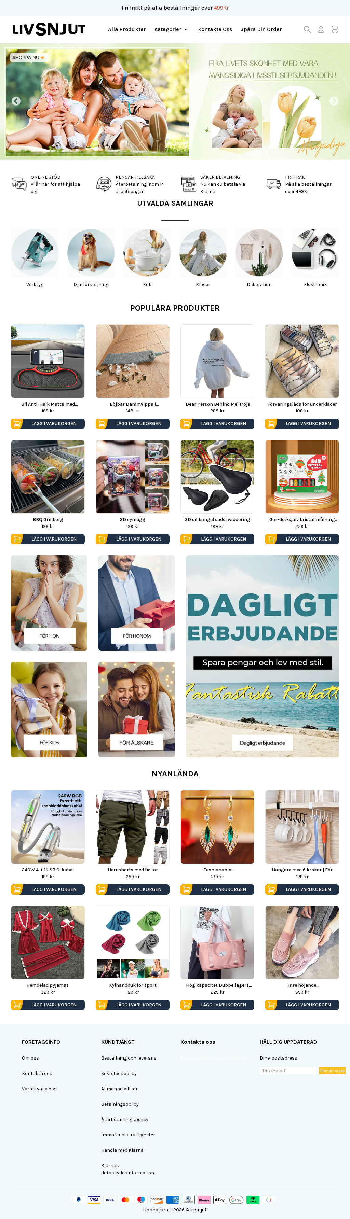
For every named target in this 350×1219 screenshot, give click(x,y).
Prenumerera (332, 1070)
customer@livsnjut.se (222, 1058)
